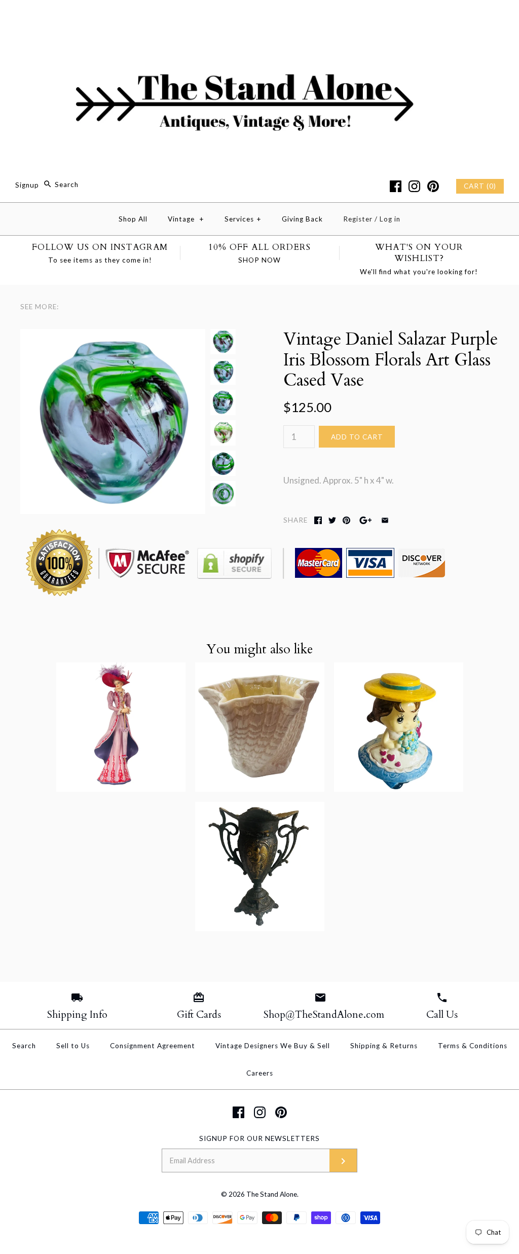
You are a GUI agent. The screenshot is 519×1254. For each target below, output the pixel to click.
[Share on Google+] (366, 520)
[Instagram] (414, 186)
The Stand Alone (271, 1194)
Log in (390, 219)
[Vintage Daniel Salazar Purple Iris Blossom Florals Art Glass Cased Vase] (112, 335)
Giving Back (302, 219)
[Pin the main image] (346, 520)
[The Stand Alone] (259, 17)
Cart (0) (480, 186)
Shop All (133, 219)
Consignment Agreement (152, 1046)
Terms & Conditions (472, 1046)
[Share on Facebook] (318, 520)
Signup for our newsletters (259, 1138)
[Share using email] (385, 520)
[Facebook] (395, 186)
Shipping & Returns (384, 1046)
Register (358, 219)
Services (243, 219)
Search (24, 1046)
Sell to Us (73, 1046)
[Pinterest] (433, 186)
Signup (27, 184)
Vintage (186, 219)
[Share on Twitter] (332, 520)
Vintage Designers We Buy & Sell (272, 1046)
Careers (259, 1073)
